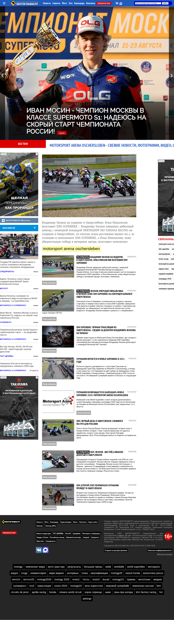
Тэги (70, 3)
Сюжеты (56, 3)
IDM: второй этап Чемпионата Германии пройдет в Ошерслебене (97, 487)
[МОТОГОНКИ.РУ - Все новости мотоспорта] (24, 5)
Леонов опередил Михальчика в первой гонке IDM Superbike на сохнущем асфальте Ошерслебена (104, 293)
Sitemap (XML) (50, 525)
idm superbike (164, 249)
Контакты (90, 3)
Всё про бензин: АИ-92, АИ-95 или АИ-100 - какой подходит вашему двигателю (16, 349)
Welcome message (164, 554)
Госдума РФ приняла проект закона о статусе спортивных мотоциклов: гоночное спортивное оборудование (17, 264)
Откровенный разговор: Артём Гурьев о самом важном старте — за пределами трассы (19, 332)
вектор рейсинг (164, 254)
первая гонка (164, 268)
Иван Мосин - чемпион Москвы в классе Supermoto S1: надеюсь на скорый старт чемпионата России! (86, 121)
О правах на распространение (116, 550)
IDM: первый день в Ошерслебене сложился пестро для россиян (99, 422)
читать (62, 133)
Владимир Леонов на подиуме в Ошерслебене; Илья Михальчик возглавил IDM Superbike (101, 260)
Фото (64, 3)
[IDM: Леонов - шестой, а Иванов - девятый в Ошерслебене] (58, 461)
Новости (47, 3)
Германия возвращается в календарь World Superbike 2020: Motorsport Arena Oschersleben (102, 394)
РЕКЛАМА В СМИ (104, 3)
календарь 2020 (165, 278)
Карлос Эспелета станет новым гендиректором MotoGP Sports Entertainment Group (15, 281)
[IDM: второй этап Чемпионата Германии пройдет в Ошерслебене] (58, 495)
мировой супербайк (166, 273)
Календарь (79, 3)
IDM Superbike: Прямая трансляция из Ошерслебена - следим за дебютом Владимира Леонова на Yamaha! (106, 330)
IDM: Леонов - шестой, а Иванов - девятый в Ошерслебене (100, 453)
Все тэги (23, 144)
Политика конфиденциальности (160, 550)
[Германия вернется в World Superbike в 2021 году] (58, 368)
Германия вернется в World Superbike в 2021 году (100, 360)
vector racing (163, 259)
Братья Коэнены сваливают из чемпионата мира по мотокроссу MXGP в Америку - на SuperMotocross (18, 298)
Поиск (75, 522)
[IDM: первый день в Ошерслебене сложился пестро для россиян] (58, 430)
